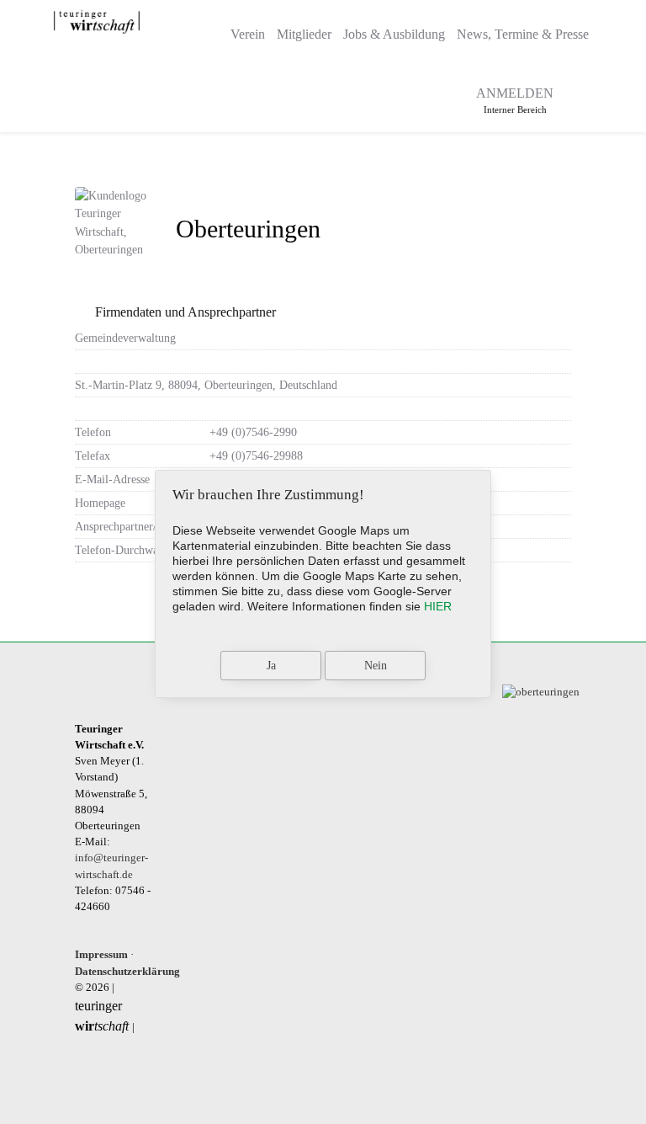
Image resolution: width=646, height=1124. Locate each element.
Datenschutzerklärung (127, 972)
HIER (438, 606)
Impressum (101, 955)
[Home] (208, 29)
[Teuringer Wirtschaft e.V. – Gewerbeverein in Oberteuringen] (96, 21)
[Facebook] (576, 95)
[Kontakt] (440, 95)
